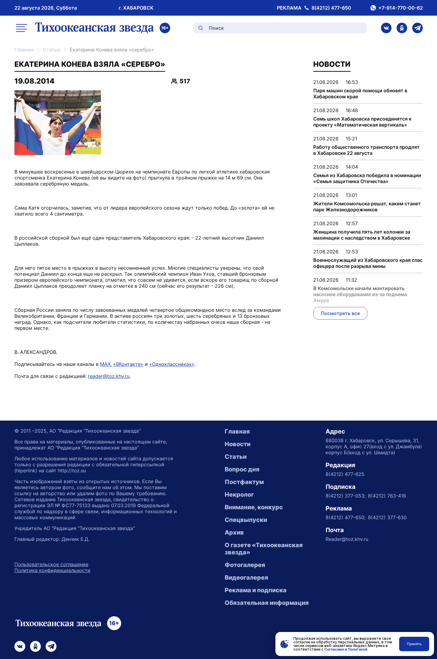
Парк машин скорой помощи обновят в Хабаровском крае (360, 93)
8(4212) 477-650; (346, 517)
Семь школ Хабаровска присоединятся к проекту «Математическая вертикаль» (362, 122)
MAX (105, 364)
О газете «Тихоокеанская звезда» (264, 548)
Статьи (51, 50)
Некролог (239, 494)
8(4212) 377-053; (346, 496)
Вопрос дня (242, 469)
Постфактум (244, 482)
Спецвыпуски (246, 519)
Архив (234, 532)
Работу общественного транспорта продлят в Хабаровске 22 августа (366, 150)
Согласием (334, 649)
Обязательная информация (267, 602)
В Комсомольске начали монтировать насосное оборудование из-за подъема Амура (360, 294)
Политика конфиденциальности (52, 570)
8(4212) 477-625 (345, 474)
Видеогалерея (246, 577)
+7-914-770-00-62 (400, 8)
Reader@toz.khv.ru (347, 539)
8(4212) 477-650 (331, 8)
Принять (414, 644)
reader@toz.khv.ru (108, 376)
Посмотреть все (340, 313)
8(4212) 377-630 (387, 517)
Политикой (357, 649)
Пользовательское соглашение (51, 564)
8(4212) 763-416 (387, 496)
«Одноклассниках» (171, 364)
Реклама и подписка (256, 590)
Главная (23, 50)
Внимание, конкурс (254, 507)
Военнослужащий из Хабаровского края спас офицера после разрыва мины (368, 263)
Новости (237, 444)
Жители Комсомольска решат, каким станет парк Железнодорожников (367, 207)
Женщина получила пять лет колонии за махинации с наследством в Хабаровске (361, 235)
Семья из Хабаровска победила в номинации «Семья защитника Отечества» (367, 178)
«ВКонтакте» (128, 364)
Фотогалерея (245, 565)
